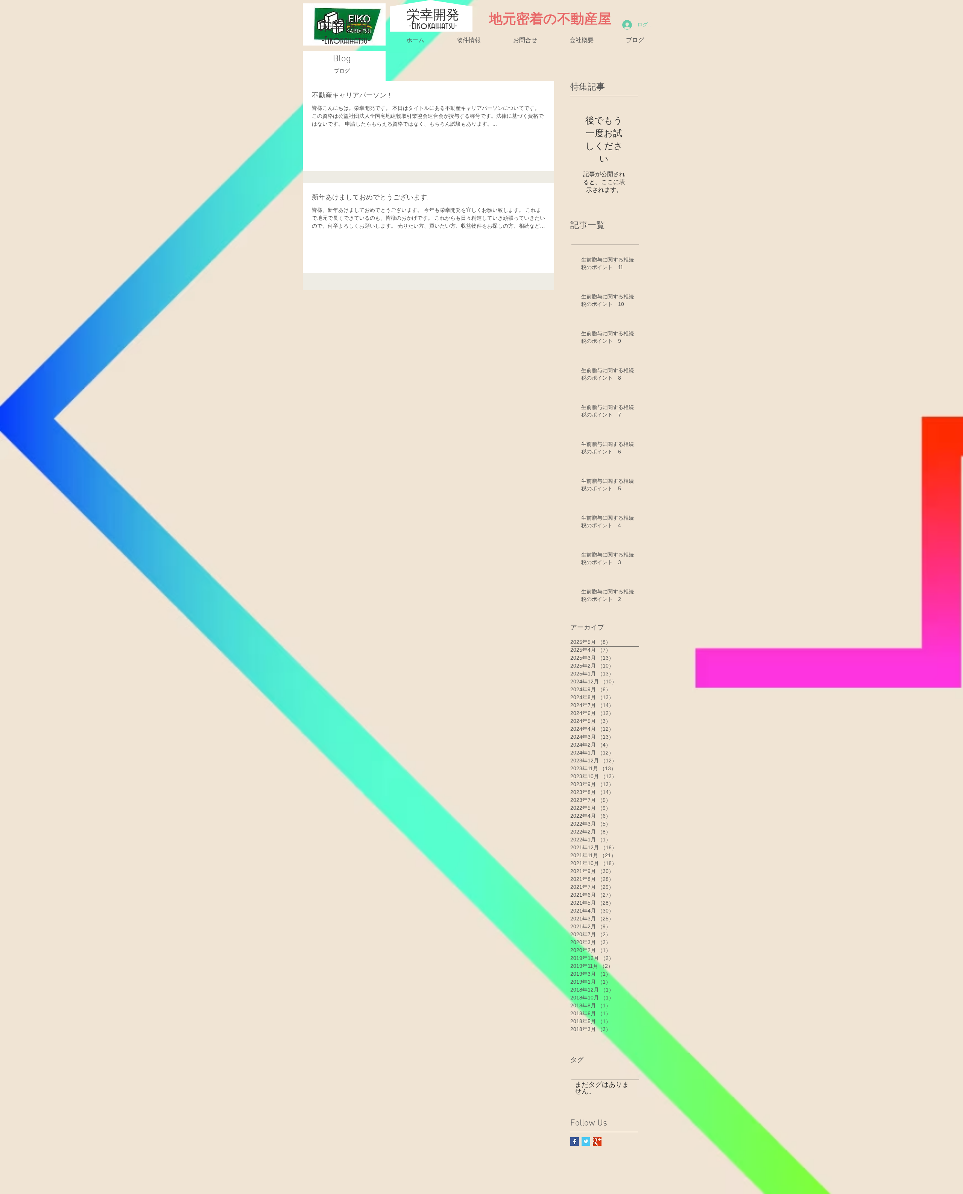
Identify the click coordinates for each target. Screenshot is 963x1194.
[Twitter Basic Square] (586, 1141)
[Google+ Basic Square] (597, 1141)
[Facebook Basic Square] (574, 1141)
